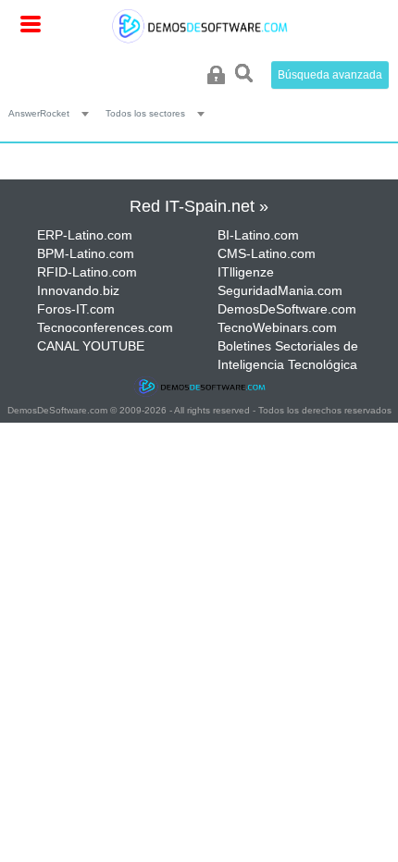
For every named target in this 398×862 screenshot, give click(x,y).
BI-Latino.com (258, 235)
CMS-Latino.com (267, 253)
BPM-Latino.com (85, 253)
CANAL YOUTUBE (90, 346)
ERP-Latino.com (84, 235)
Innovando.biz (78, 290)
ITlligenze (246, 272)
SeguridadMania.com (280, 290)
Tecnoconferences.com (105, 327)
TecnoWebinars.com (277, 327)
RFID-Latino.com (87, 272)
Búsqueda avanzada (330, 74)
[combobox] (53, 112)
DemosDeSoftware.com (287, 309)
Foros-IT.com (76, 309)
